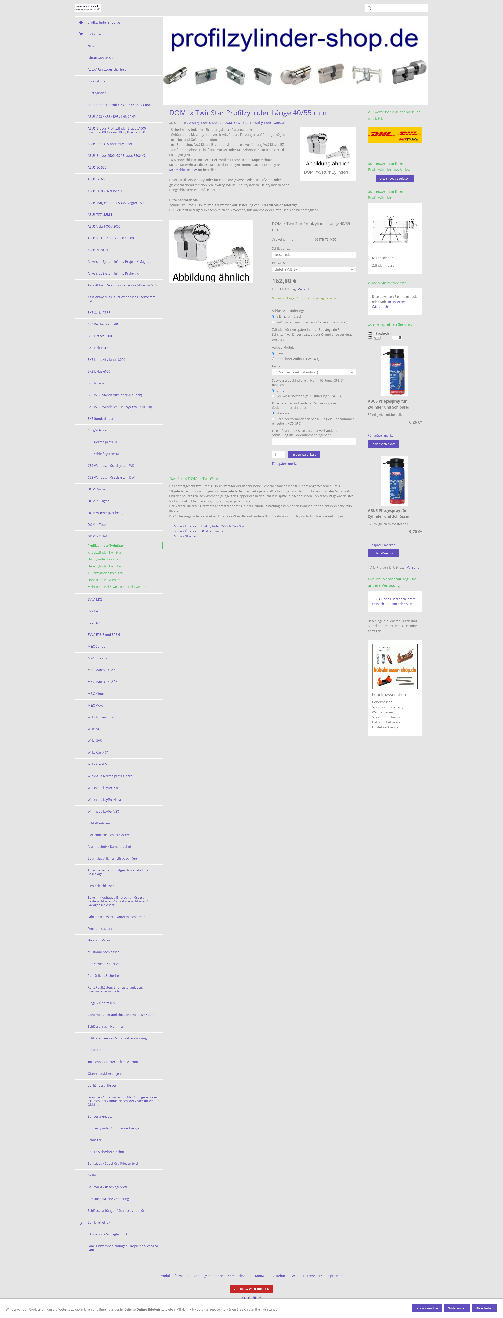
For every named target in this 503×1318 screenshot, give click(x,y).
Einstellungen (457, 1308)
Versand (303, 289)
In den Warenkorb (304, 454)
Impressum (335, 1276)
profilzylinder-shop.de (205, 123)
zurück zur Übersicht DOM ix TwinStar (197, 531)
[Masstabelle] (395, 230)
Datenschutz (312, 1276)
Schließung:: (281, 248)
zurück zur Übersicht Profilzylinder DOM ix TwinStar (207, 526)
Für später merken (285, 464)
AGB (295, 1276)
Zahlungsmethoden (208, 1276)
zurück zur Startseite (184, 536)
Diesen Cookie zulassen (395, 178)
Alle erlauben (484, 1308)
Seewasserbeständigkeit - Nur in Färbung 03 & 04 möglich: (308, 382)
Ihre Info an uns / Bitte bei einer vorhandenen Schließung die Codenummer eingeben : (305, 433)
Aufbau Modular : (284, 347)
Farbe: (276, 366)
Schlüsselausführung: (288, 311)
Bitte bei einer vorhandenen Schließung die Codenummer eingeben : (304, 405)
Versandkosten (239, 1276)
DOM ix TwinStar (236, 123)
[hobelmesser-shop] (395, 667)
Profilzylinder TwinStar (268, 123)
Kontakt (261, 1276)
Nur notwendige (427, 1308)
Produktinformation (174, 1276)
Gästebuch (279, 1276)
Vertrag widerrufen (252, 1289)
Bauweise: (279, 263)
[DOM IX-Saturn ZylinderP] (211, 251)
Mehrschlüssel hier (183, 170)
